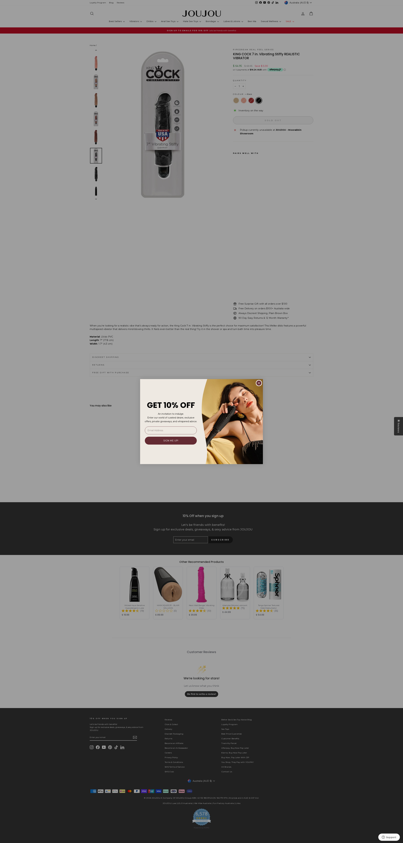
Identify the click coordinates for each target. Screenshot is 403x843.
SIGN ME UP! (170, 440)
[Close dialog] (259, 383)
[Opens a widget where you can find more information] (389, 837)
